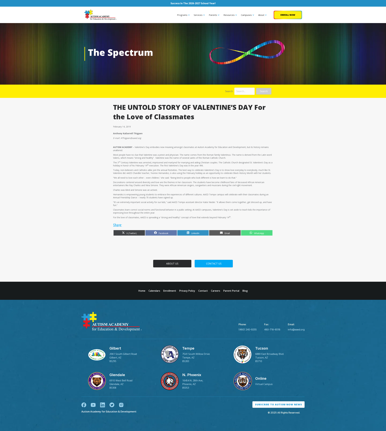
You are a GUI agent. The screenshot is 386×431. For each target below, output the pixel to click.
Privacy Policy (187, 290)
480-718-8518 (272, 329)
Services (198, 14)
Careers (215, 290)
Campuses (246, 14)
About (261, 14)
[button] (263, 91)
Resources (229, 14)
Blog (245, 290)
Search (229, 91)
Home (141, 290)
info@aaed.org (296, 329)
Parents (213, 14)
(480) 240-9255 (248, 329)
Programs (182, 14)
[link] (120, 354)
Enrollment (169, 290)
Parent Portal (231, 290)
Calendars (154, 290)
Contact (203, 290)
